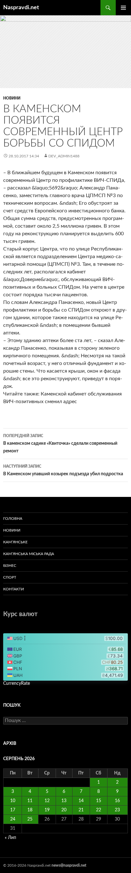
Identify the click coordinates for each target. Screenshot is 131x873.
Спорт (9, 577)
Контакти (13, 589)
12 (47, 801)
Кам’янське (15, 542)
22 (98, 810)
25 (29, 819)
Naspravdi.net (21, 7)
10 (12, 801)
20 (63, 810)
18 (29, 810)
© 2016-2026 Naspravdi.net (27, 865)
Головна (12, 518)
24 (12, 819)
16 (117, 801)
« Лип (10, 837)
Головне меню (123, 7)
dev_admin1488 (63, 156)
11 (29, 801)
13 (63, 801)
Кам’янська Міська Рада (28, 554)
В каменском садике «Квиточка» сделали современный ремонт (60, 443)
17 (12, 810)
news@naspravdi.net (69, 865)
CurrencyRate (16, 683)
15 (98, 801)
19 (47, 810)
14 (81, 801)
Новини (11, 98)
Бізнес (9, 565)
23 (117, 810)
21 (81, 810)
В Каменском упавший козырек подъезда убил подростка (63, 470)
